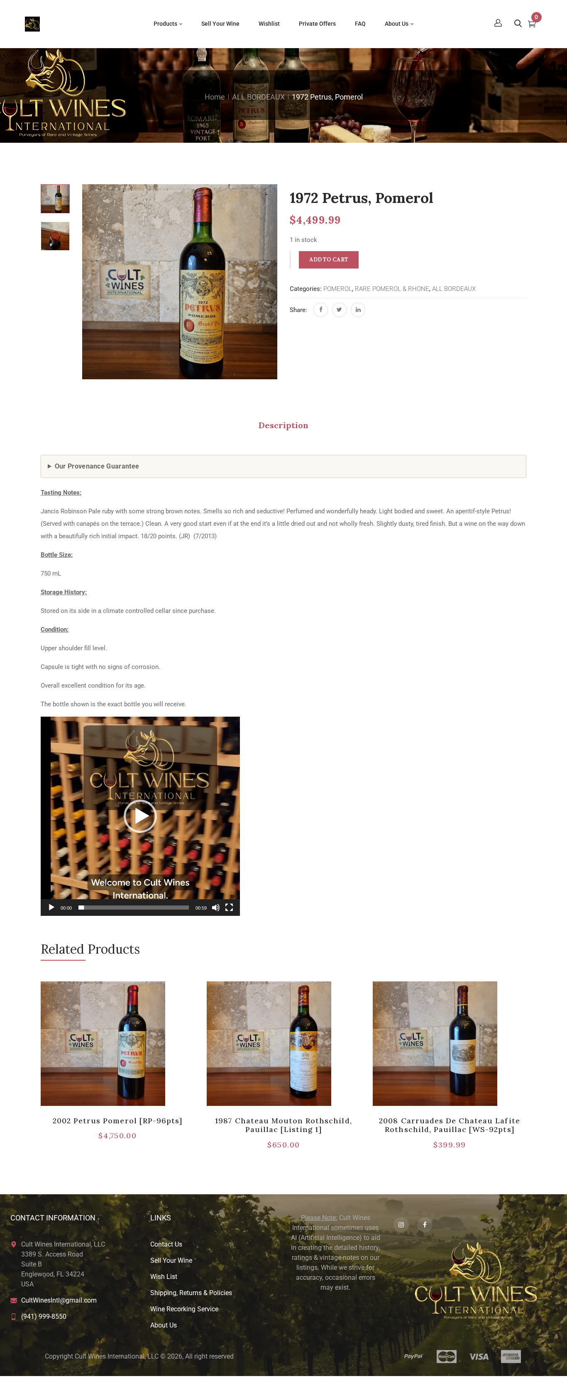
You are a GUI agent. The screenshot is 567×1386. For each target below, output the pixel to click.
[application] (140, 816)
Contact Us (166, 1244)
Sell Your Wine (171, 1260)
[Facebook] (320, 310)
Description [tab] (283, 425)
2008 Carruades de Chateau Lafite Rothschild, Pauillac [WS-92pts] (449, 1125)
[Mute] (216, 907)
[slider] (133, 907)
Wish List (163, 1277)
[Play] (51, 907)
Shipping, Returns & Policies (191, 1293)
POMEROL (337, 289)
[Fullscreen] (229, 907)
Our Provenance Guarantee (97, 466)
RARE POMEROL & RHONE (392, 289)
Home (215, 97)
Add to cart (328, 259)
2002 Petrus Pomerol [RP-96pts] (117, 1120)
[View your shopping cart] (532, 25)
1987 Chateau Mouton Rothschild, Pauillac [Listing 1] (283, 1125)
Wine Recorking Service (184, 1309)
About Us (163, 1325)
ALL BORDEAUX (258, 97)
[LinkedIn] (358, 310)
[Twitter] (339, 310)
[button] (140, 816)
